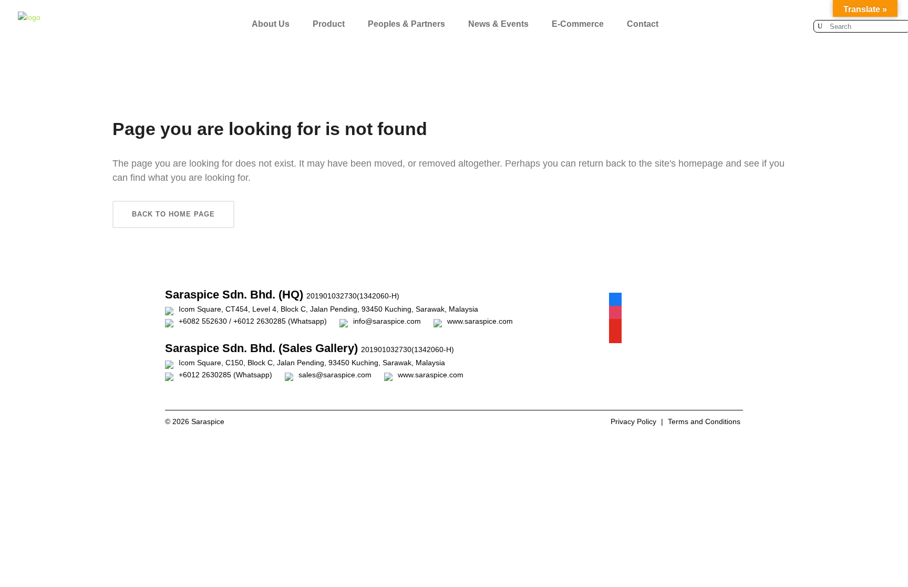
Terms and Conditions (704, 421)
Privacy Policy (633, 421)
